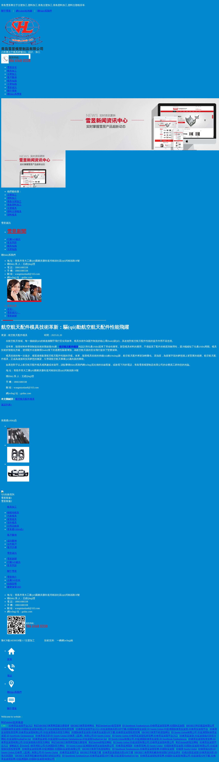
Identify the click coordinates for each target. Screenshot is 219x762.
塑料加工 (12, 198)
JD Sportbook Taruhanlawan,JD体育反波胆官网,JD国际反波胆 (153, 725)
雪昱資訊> (13, 312)
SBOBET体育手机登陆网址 (156, 732)
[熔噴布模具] (112, 434)
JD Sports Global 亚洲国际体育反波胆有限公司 (90, 745)
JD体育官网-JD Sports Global (148, 745)
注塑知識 (12, 84)
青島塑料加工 (14, 204)
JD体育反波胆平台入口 (21, 725)
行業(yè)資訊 (13, 239)
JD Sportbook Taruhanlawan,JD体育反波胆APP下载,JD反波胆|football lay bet (100, 755)
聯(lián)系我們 (44, 11)
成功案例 (12, 540)
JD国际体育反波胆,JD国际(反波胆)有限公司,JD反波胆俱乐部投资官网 (37, 729)
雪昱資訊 (12, 87)
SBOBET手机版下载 (90, 752)
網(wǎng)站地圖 (24, 11)
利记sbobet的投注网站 (100, 742)
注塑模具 (12, 208)
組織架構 (12, 583)
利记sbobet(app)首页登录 (108, 725)
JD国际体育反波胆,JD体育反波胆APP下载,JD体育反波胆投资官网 (105, 732)
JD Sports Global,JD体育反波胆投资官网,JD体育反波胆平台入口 (145, 735)
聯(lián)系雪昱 (14, 94)
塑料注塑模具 (14, 211)
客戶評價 (12, 547)
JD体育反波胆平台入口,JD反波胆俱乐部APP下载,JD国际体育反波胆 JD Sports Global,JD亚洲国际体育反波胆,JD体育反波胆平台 (142, 729)
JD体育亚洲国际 (124, 745)
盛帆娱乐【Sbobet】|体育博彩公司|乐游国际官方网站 (37, 745)
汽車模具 (12, 516)
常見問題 (12, 242)
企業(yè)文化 (13, 580)
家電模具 (12, 519)
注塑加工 (12, 74)
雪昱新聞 (12, 316)
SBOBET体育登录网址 (82, 725)
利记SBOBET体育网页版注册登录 (51, 725)
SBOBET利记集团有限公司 (200, 725)
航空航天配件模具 (25, 399)
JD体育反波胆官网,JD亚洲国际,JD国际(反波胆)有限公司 (51, 749)
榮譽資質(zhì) (14, 587)
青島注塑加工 (14, 201)
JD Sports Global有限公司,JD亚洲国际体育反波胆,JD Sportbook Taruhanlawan (147, 739)
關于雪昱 (6, 11)
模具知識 (12, 80)
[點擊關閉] (1, 489)
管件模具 (12, 522)
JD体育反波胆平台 (69, 752)
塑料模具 (12, 214)
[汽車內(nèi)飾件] (112, 453)
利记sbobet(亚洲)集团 (12, 722)
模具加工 (12, 71)
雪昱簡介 (12, 577)
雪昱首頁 (12, 67)
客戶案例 (12, 77)
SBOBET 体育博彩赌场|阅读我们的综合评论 (157, 752)
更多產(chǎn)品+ (15, 529)
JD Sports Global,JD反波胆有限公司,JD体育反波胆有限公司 (144, 742)
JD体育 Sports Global (186, 749)
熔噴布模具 (13, 512)
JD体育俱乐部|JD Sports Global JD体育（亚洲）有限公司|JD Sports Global (73, 735)
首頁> (11, 309)
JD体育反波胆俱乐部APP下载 (117, 752)
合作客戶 (12, 544)
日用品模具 (13, 526)
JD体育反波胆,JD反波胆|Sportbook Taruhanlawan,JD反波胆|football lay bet (69, 739)
